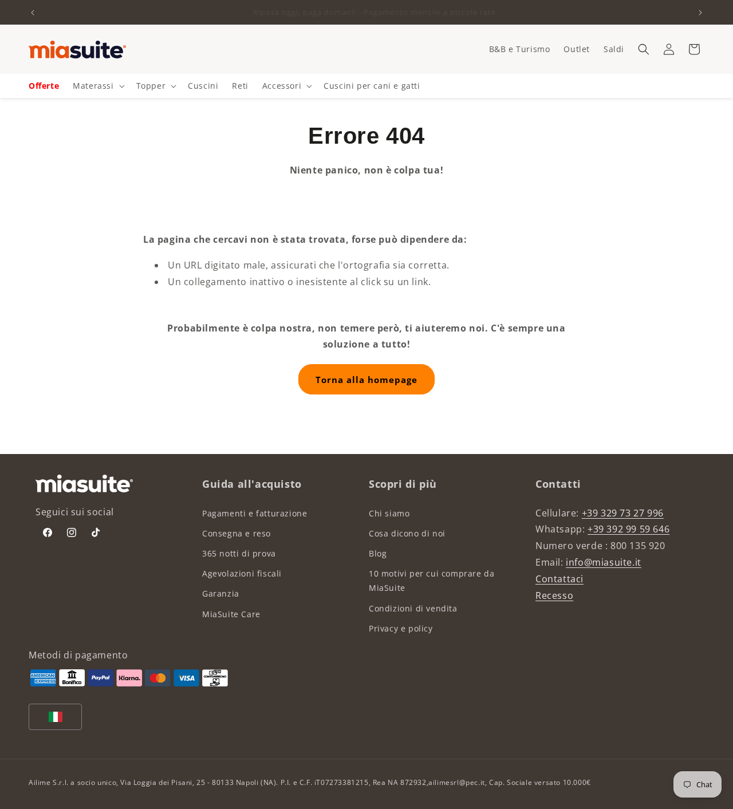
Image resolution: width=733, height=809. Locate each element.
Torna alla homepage (366, 379)
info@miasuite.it (603, 562)
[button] (643, 49)
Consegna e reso (236, 533)
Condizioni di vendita (413, 608)
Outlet (576, 49)
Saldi (614, 49)
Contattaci (559, 579)
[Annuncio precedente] (32, 12)
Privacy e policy (401, 628)
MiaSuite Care (231, 614)
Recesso (554, 595)
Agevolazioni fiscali (242, 573)
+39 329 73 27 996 (623, 513)
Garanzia (220, 593)
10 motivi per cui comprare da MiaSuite (431, 580)
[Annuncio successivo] (700, 12)
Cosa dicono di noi (407, 533)
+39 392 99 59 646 (628, 529)
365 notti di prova (239, 553)
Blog (378, 553)
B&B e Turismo (519, 49)
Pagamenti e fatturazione (254, 513)
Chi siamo (389, 513)
